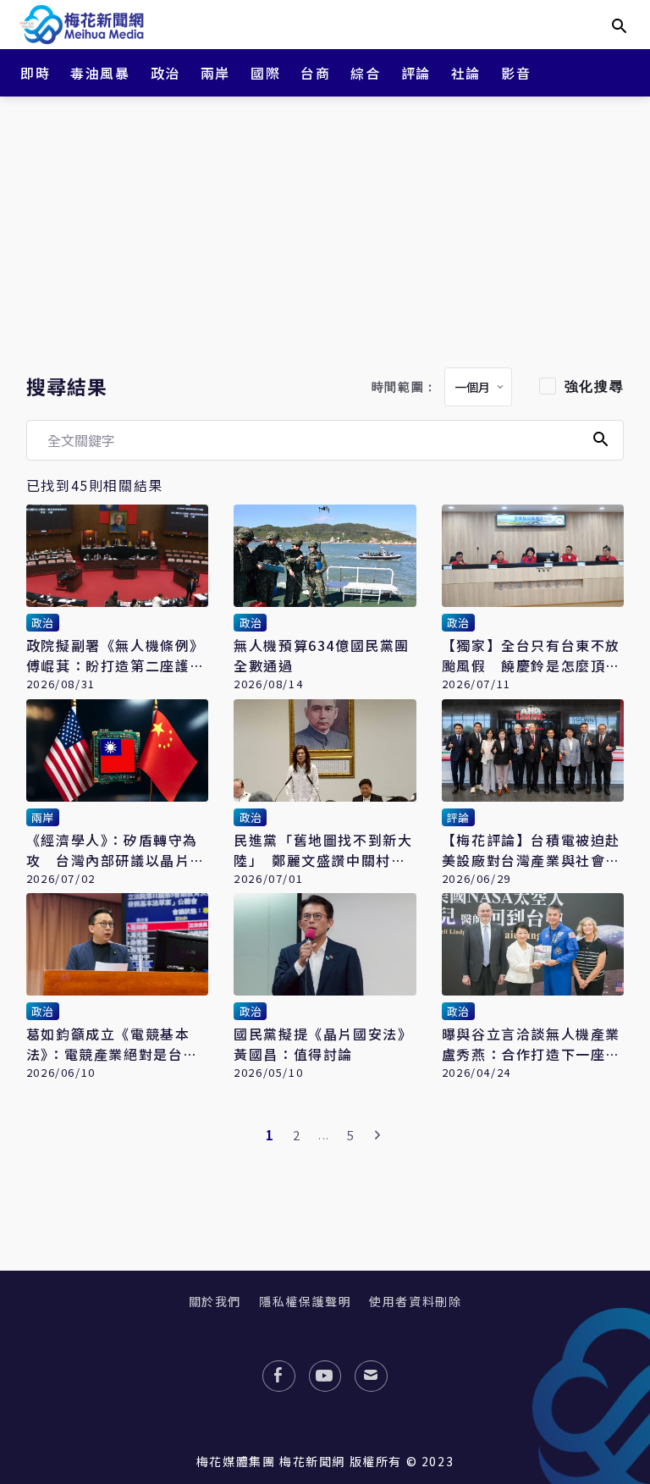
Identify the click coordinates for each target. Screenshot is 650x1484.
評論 (416, 73)
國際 (265, 73)
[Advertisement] (325, 228)
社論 (466, 73)
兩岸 (215, 73)
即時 (35, 73)
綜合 (365, 73)
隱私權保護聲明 (305, 1301)
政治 (165, 73)
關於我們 (215, 1301)
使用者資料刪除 (415, 1301)
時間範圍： (405, 387)
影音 (516, 73)
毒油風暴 (99, 73)
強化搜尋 (594, 386)
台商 (315, 73)
